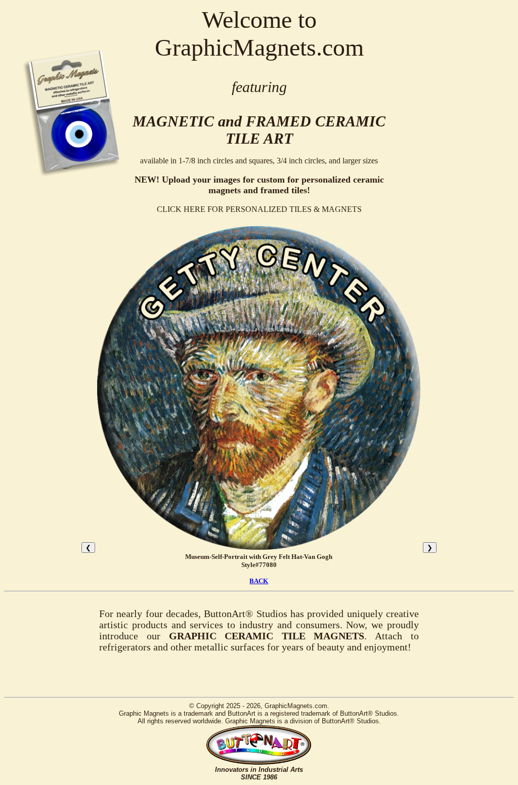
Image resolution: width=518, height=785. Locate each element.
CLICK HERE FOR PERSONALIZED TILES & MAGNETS (259, 209)
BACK (258, 581)
